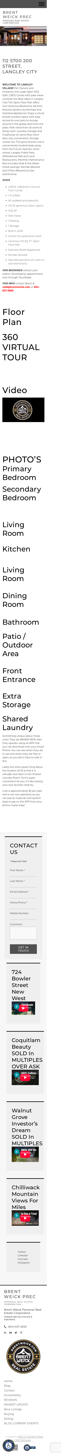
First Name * (17, 870)
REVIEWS (10, 1400)
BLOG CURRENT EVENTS (21, 1423)
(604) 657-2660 (17, 1326)
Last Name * (17, 881)
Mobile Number (19, 913)
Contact (9, 1390)
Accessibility (12, 1395)
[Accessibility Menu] (8, 1445)
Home (8, 1381)
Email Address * (19, 891)
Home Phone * (18, 902)
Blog (7, 1385)
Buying (9, 1414)
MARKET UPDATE (16, 1404)
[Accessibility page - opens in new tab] (29, 1449)
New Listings (13, 1409)
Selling (8, 1418)
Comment (16, 924)
